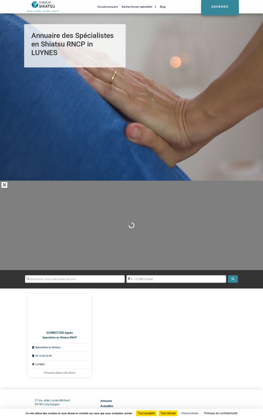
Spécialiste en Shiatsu (47, 347)
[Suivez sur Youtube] (209, 407)
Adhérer (219, 6)
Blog (162, 6)
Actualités (106, 406)
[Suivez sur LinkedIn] (201, 407)
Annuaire (106, 401)
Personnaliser (189, 413)
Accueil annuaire (108, 6)
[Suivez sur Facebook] (193, 407)
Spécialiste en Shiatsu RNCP (59, 337)
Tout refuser (168, 413)
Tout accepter (146, 413)
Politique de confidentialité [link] (220, 413)
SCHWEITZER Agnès (59, 332)
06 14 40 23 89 (43, 355)
